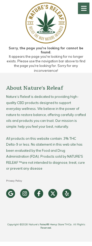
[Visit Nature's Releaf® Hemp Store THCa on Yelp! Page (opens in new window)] (66, 193)
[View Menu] (83, 8)
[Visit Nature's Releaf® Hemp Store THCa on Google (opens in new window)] (10, 193)
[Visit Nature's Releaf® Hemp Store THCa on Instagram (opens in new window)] (24, 193)
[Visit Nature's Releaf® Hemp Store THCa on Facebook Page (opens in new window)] (38, 193)
